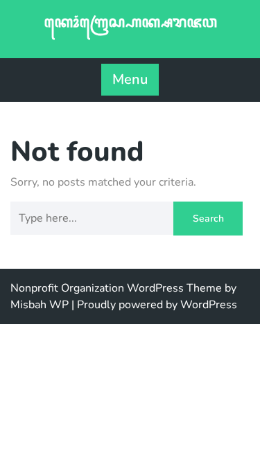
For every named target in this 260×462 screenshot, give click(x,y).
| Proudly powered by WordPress (154, 304)
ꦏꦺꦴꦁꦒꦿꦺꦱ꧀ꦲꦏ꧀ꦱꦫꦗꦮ (130, 22)
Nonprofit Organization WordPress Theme (116, 288)
